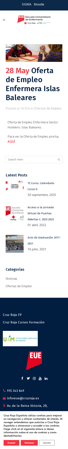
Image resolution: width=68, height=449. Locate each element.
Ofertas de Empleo (48, 108)
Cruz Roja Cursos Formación (24, 322)
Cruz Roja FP (12, 315)
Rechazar (29, 442)
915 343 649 (15, 391)
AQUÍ (11, 141)
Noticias (11, 279)
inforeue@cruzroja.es (23, 398)
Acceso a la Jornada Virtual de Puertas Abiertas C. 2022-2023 (41, 213)
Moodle (39, 4)
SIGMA (26, 4)
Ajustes (47, 442)
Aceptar (11, 442)
